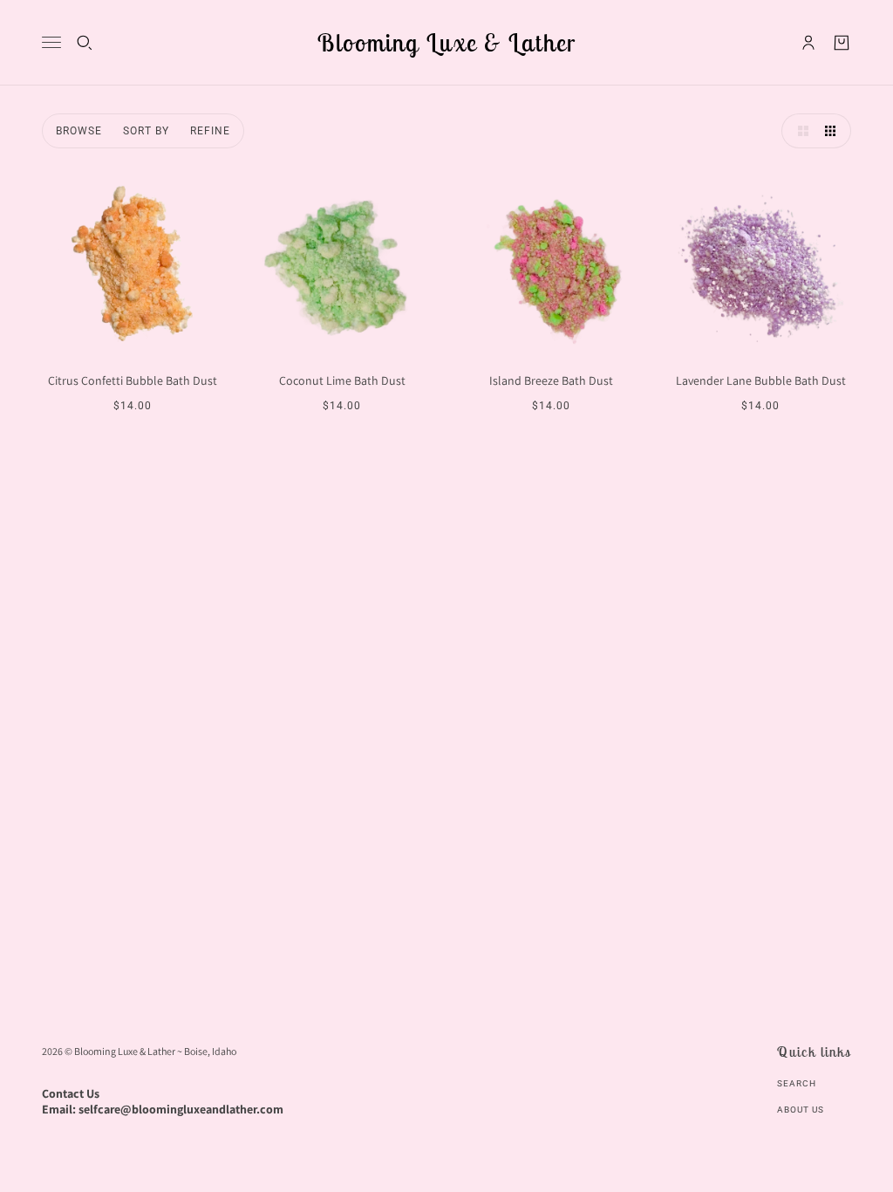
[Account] (808, 42)
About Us (800, 1109)
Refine (210, 131)
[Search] (84, 42)
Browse (79, 131)
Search (796, 1083)
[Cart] (841, 42)
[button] (798, 130)
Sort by (146, 131)
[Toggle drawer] (51, 42)
